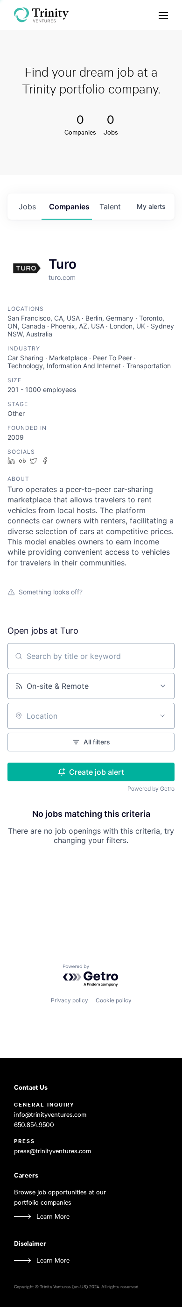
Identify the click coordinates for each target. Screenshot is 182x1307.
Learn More (53, 1216)
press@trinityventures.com (52, 1150)
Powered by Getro (151, 788)
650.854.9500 (34, 1124)
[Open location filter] (162, 716)
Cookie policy (114, 1000)
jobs (27, 206)
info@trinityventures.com (50, 1114)
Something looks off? (51, 592)
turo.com (62, 277)
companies (69, 206)
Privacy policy (69, 1000)
